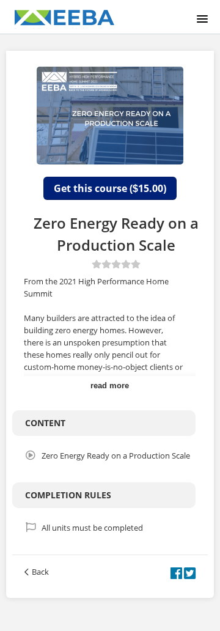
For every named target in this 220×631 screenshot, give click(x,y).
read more (109, 385)
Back (40, 571)
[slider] (116, 264)
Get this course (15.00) (110, 188)
